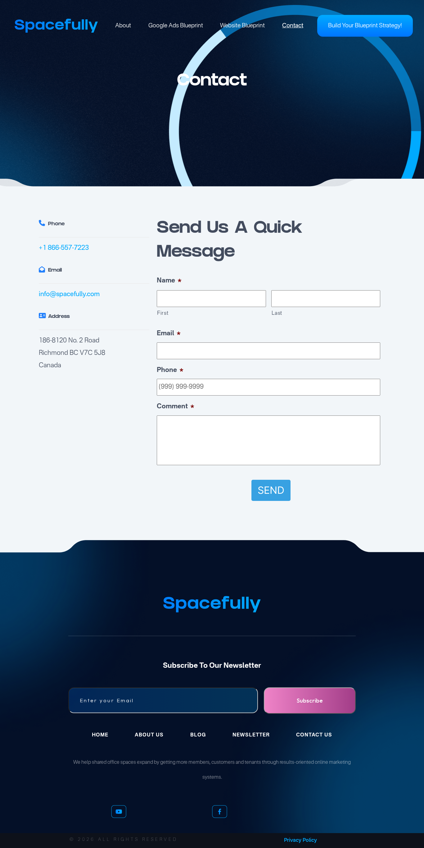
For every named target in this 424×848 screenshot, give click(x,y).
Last (277, 313)
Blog (198, 735)
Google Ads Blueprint (175, 26)
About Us (149, 735)
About (123, 26)
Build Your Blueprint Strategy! (365, 26)
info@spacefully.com (69, 294)
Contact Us (314, 735)
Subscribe (310, 700)
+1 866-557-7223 (64, 248)
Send (271, 490)
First (162, 313)
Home (100, 735)
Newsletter (251, 735)
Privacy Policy (300, 840)
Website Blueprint (242, 26)
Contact (292, 26)
